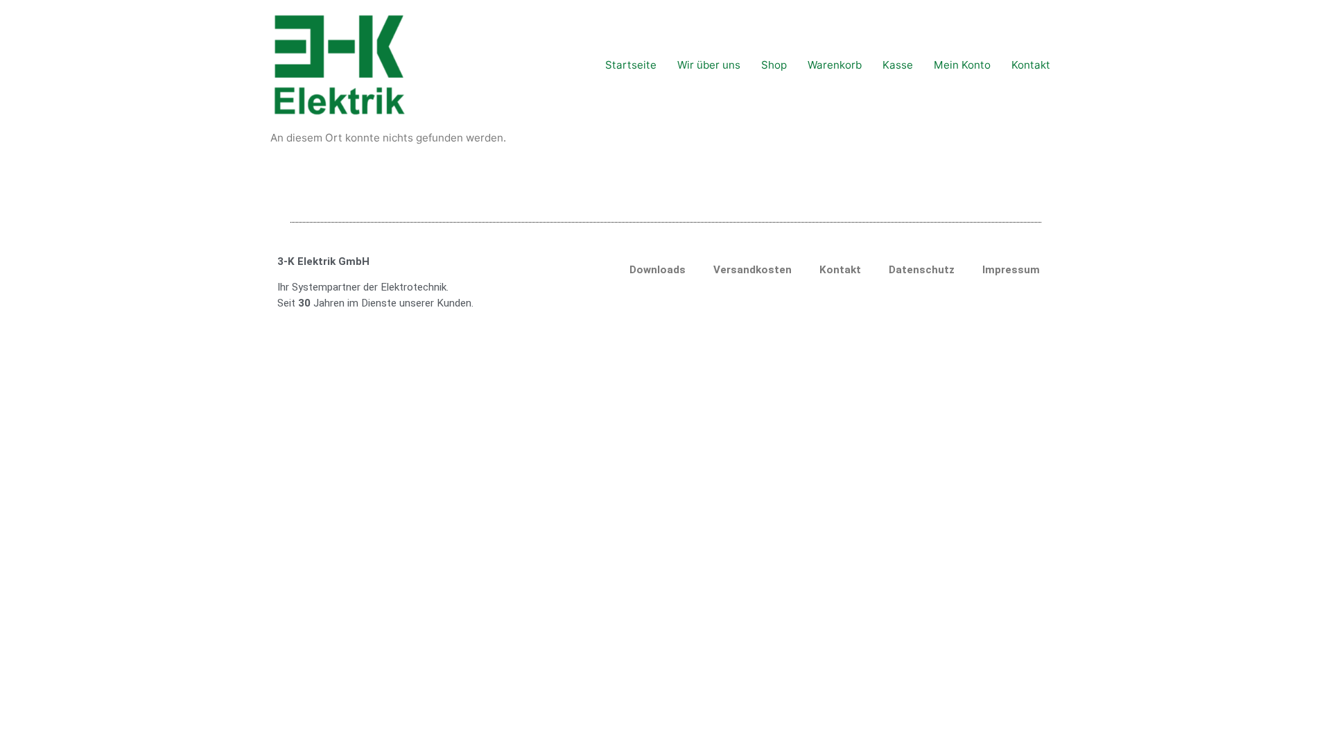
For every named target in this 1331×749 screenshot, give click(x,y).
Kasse (897, 64)
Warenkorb (835, 64)
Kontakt (1030, 64)
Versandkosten (752, 270)
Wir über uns (708, 64)
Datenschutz (922, 270)
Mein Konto (962, 64)
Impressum (1011, 270)
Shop (774, 64)
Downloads (657, 270)
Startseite (630, 64)
